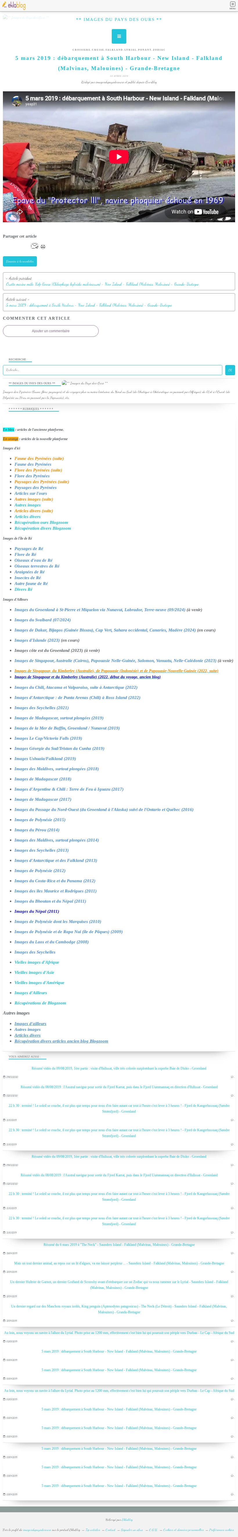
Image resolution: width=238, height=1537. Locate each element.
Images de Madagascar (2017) (43, 799)
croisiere (82, 50)
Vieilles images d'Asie (34, 972)
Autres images (28, 505)
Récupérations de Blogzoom (40, 1003)
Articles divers (28, 516)
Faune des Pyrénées (33, 464)
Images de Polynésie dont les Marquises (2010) (58, 921)
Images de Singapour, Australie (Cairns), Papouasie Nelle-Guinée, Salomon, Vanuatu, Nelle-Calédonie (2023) (116, 660)
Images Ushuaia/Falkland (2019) (45, 758)
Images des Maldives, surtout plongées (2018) (57, 768)
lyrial (131, 50)
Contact (111, 1530)
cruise (98, 50)
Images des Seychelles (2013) (42, 850)
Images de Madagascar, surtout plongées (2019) (59, 718)
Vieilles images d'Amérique (39, 982)
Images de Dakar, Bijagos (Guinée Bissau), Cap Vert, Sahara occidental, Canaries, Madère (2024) (105, 630)
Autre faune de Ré (31, 583)
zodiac (159, 50)
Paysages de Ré (29, 548)
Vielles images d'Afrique (37, 962)
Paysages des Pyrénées (36, 487)
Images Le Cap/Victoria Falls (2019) (48, 738)
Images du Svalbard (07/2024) (43, 620)
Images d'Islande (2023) (37, 640)
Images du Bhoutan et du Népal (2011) (50, 901)
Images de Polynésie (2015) (40, 819)
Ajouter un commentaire (51, 331)
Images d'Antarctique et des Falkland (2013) (56, 860)
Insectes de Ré (28, 577)
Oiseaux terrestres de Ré (37, 566)
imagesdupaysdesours (37, 1530)
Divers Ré (24, 589)
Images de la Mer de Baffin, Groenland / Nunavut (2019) (67, 728)
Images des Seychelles (35, 952)
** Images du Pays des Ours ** (119, 19)
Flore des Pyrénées (32, 476)
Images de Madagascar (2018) (43, 779)
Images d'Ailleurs (31, 992)
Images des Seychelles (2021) (42, 707)
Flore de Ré (25, 554)
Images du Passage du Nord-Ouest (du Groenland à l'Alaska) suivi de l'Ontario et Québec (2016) (104, 809)
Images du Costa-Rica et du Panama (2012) (55, 880)
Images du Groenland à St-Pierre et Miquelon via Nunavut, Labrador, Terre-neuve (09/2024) (100, 609)
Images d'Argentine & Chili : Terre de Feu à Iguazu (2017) (69, 789)
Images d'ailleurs (30, 1023)
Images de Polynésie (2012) (40, 870)
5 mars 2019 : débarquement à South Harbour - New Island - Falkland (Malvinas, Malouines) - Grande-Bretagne (119, 1351)
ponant (145, 50)
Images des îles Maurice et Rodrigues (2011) (56, 891)
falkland (114, 50)
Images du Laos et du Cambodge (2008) (52, 942)
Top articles (93, 1530)
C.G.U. (153, 1530)
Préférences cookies (221, 1530)
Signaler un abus (132, 1530)
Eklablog (127, 1520)
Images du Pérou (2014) (37, 830)
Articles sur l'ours (31, 493)
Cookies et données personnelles (183, 1530)
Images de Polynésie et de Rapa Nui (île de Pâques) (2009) (69, 931)
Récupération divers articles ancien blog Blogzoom (61, 1041)
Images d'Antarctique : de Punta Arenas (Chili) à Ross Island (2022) (77, 697)
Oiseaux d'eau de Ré (34, 560)
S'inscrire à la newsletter (20, 261)
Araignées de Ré (30, 572)
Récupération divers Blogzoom (43, 528)
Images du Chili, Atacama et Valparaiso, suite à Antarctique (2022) (76, 687)
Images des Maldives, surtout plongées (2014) (57, 840)
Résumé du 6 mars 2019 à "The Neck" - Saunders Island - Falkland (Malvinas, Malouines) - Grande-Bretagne (119, 1245)
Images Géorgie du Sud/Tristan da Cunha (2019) (59, 748)
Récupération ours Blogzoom (41, 522)
